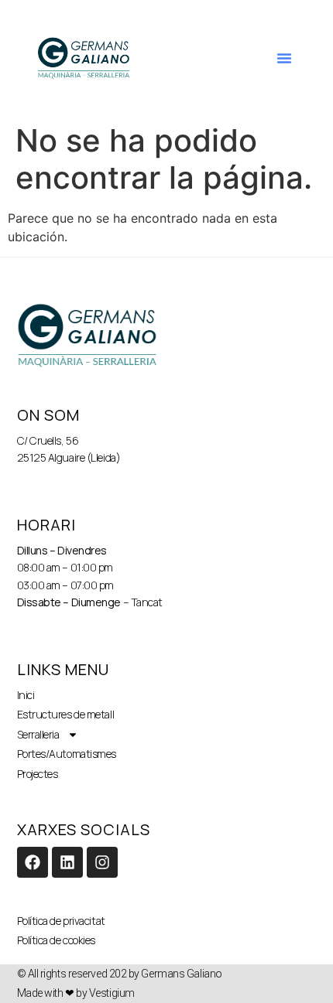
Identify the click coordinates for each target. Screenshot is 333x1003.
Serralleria (38, 734)
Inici (26, 694)
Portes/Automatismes (66, 753)
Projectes (37, 773)
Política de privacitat (61, 920)
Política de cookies (56, 940)
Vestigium (112, 993)
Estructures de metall (66, 714)
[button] (284, 58)
